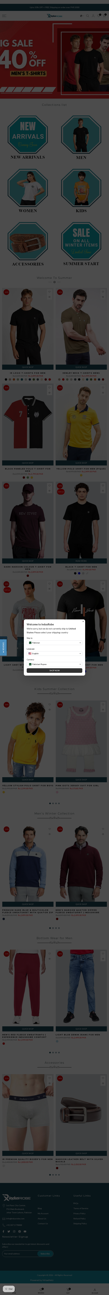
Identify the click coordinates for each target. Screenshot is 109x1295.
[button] (3, 647)
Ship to (30, 638)
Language (30, 649)
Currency (30, 659)
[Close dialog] (83, 621)
